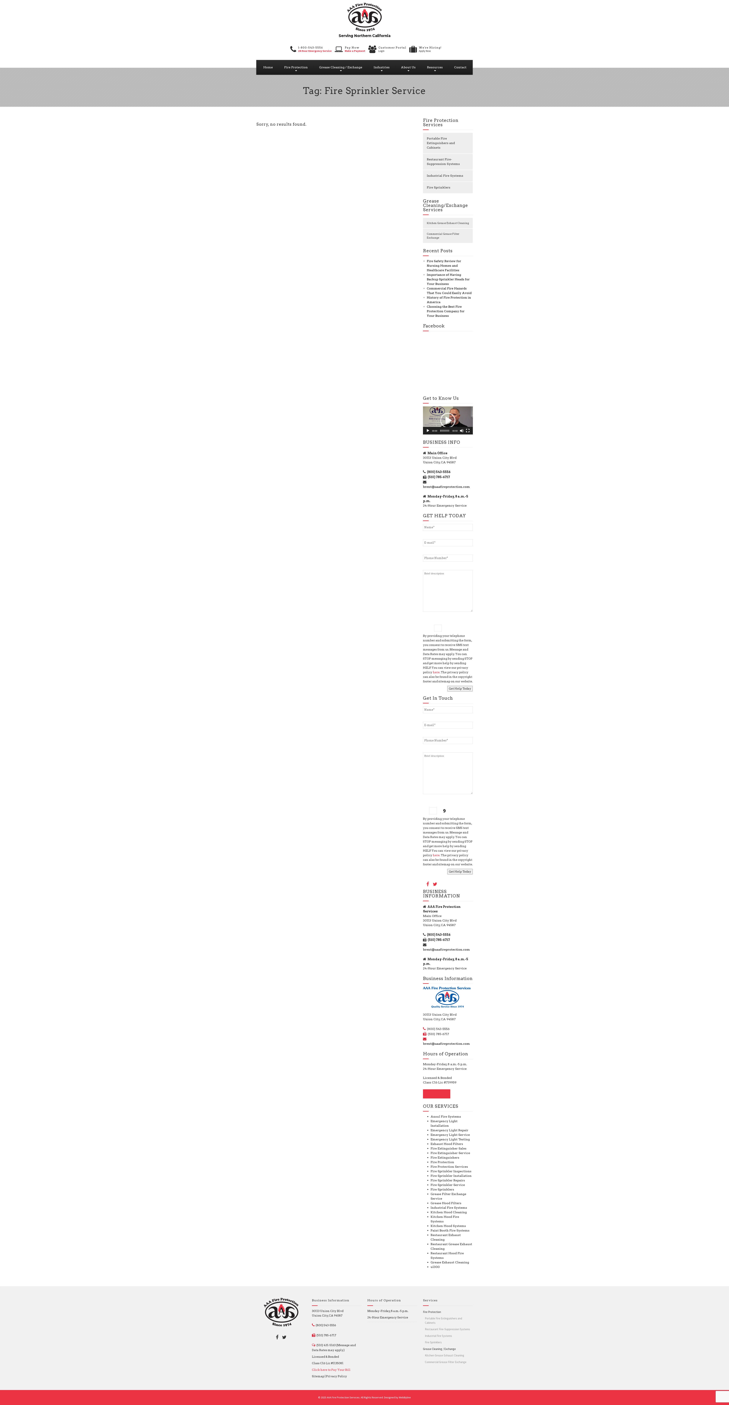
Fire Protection (296, 67)
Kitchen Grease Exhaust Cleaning (448, 223)
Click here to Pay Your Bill (331, 1370)
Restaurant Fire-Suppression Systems (443, 162)
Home (268, 67)
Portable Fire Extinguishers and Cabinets (441, 143)
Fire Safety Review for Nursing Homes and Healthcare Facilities (444, 265)
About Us (408, 67)
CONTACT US (437, 1094)
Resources (435, 67)
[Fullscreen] (468, 431)
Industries (382, 67)
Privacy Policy (336, 1376)
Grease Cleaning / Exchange (340, 67)
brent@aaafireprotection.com (446, 487)
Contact (460, 67)
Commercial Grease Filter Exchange (443, 236)
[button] (447, 420)
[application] (448, 420)
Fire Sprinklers (438, 187)
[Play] (428, 431)
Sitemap (318, 1376)
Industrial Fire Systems (445, 175)
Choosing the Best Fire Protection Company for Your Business (446, 311)
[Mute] (462, 431)
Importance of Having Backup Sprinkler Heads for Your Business (448, 279)
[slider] (445, 431)
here (436, 672)
